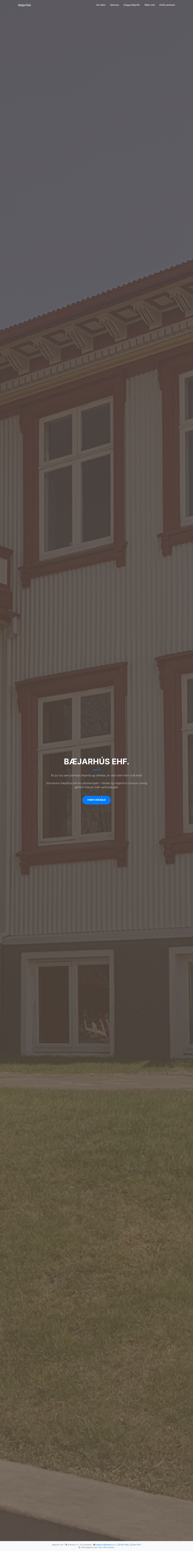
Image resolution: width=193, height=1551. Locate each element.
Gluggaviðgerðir (131, 5)
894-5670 (136, 1545)
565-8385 (124, 1545)
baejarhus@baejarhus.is (106, 1545)
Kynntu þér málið (96, 800)
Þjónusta (114, 5)
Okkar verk (149, 5)
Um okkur (101, 5)
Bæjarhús (24, 5)
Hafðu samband (167, 5)
